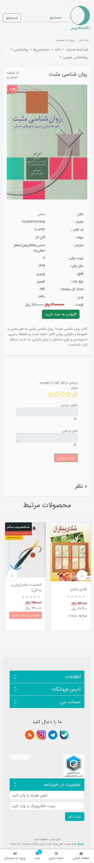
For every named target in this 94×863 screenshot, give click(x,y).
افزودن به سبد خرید (25, 615)
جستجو (12, 18)
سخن (41, 214)
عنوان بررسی (69, 405)
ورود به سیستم (15, 858)
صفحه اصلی (81, 858)
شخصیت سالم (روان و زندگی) (26, 587)
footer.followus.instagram (41, 734)
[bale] (64, 734)
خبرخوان (29, 734)
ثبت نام (84, 40)
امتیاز (74, 388)
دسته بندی (56, 858)
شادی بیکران (78, 589)
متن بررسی (70, 430)
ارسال (80, 843)
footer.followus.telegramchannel (52, 734)
